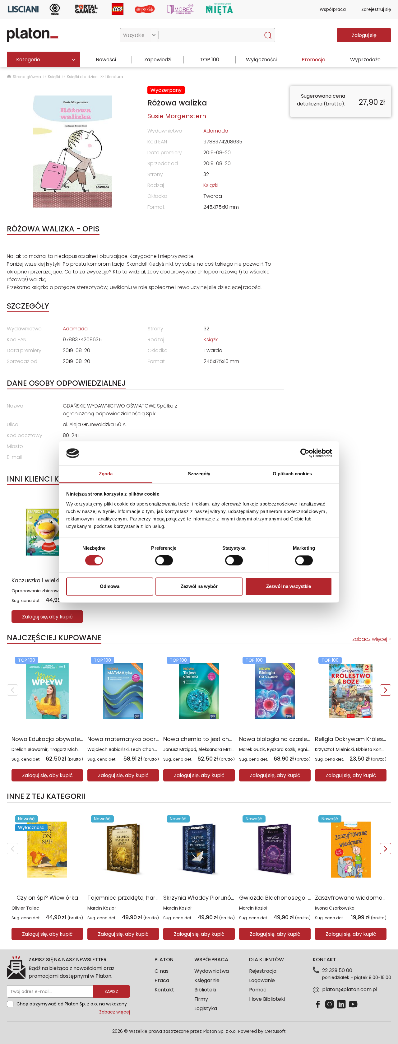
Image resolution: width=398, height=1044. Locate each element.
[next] (385, 690)
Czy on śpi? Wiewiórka (47, 898)
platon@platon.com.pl (349, 989)
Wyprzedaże (365, 59)
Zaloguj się (364, 35)
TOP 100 (209, 59)
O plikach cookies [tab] (292, 473)
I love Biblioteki (267, 999)
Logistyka (205, 1008)
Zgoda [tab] (106, 473)
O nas (162, 971)
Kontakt (164, 989)
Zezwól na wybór (199, 586)
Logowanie (262, 980)
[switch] (164, 561)
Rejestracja (262, 971)
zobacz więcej (369, 639)
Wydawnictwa (211, 971)
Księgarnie (207, 980)
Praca (162, 980)
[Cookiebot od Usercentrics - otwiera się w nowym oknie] (305, 453)
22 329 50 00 (337, 970)
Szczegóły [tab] (199, 473)
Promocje (313, 59)
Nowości (106, 59)
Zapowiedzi (157, 59)
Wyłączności (261, 59)
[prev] (12, 690)
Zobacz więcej (114, 1012)
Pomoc (257, 989)
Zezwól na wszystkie (288, 586)
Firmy (201, 999)
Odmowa (109, 586)
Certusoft (275, 1031)
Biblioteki (205, 989)
